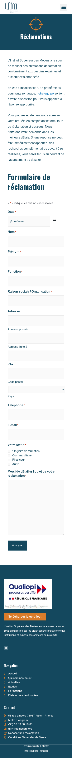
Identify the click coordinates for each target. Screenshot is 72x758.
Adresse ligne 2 (17, 346)
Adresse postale (18, 329)
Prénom (14, 251)
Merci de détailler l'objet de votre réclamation (31, 474)
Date (12, 211)
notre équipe (45, 93)
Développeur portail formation (36, 750)
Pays (11, 396)
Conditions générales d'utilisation (36, 745)
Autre (15, 464)
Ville (10, 364)
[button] (63, 7)
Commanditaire (21, 455)
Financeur (18, 459)
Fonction (15, 271)
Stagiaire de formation (26, 451)
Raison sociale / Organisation (30, 291)
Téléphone (16, 405)
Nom (12, 231)
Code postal (15, 381)
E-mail (13, 425)
